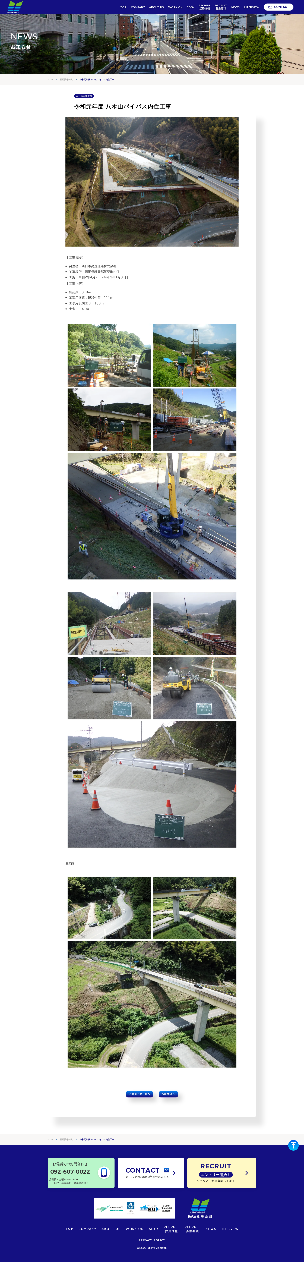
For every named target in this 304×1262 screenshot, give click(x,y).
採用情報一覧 (66, 1139)
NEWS (210, 1229)
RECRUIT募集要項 (193, 1229)
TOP (50, 79)
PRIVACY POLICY (152, 1240)
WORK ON (135, 1229)
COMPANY (87, 1229)
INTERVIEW (229, 1229)
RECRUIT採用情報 (172, 1229)
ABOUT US (111, 1229)
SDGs (154, 1229)
